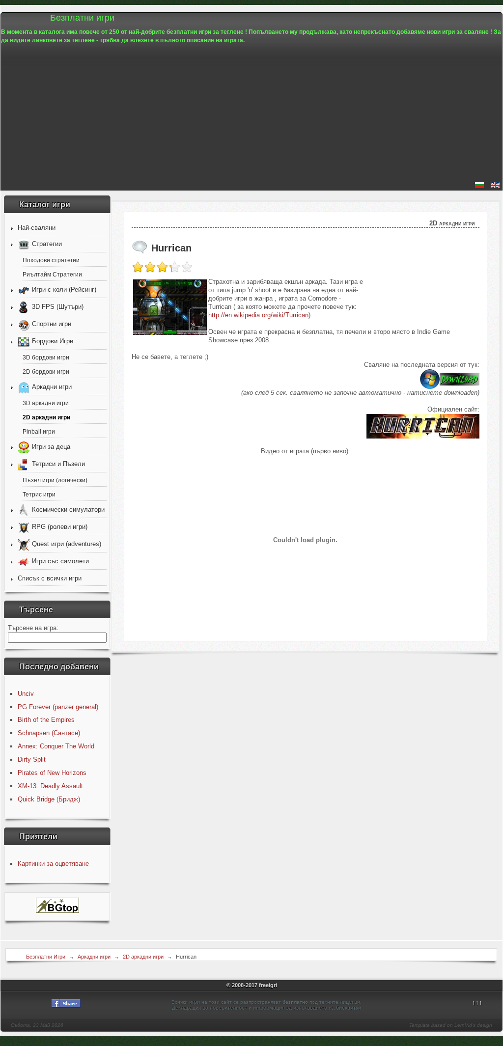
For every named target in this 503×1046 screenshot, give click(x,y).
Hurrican (171, 248)
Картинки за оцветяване (53, 863)
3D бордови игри (46, 357)
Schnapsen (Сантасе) (49, 733)
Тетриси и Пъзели (58, 464)
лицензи (350, 1002)
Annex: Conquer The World (56, 746)
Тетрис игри (39, 494)
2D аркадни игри (46, 417)
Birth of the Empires (46, 719)
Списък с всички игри (50, 578)
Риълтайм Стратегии (52, 274)
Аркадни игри (52, 386)
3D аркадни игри (46, 403)
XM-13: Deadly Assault (50, 786)
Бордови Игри (52, 341)
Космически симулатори (68, 509)
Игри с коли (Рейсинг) (64, 289)
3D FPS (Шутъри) (58, 306)
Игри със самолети (60, 561)
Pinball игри (39, 431)
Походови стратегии (51, 260)
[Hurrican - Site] (422, 436)
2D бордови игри (46, 371)
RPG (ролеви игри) (59, 526)
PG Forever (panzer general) (58, 707)
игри (194, 1002)
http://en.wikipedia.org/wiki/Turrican (258, 315)
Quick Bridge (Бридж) (49, 799)
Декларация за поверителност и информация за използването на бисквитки (266, 1008)
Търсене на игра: (33, 628)
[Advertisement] (251, 113)
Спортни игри (51, 324)
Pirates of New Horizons (52, 772)
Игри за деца (51, 446)
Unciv (26, 693)
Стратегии (47, 244)
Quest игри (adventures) (66, 544)
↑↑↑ (477, 1002)
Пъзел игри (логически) (55, 480)
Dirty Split (32, 759)
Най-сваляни (37, 227)
